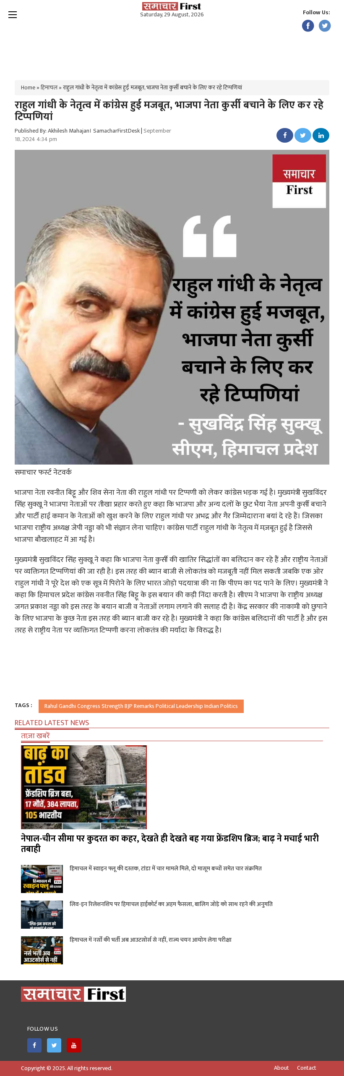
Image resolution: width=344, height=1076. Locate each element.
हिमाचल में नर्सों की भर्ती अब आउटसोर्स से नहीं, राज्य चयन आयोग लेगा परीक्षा (151, 940)
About (281, 1068)
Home (28, 87)
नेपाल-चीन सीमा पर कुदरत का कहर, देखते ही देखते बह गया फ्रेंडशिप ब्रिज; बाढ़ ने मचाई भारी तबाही (170, 844)
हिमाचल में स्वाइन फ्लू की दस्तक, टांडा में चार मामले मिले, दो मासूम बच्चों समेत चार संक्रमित (166, 868)
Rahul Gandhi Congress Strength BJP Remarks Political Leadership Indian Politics (141, 706)
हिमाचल (49, 87)
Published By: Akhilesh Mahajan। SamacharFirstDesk (77, 131)
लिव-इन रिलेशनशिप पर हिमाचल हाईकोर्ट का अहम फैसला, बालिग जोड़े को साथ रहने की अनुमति (171, 904)
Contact (306, 1068)
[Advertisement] (172, 46)
